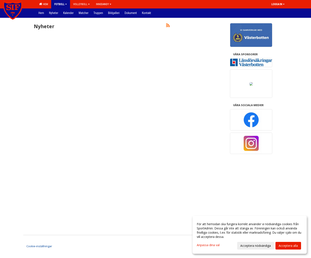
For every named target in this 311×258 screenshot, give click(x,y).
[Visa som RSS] (168, 26)
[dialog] (250, 235)
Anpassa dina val (208, 245)
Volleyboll (80, 4)
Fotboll (59, 4)
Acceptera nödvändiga (255, 246)
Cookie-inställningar (39, 246)
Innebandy (102, 4)
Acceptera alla (288, 246)
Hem (45, 4)
